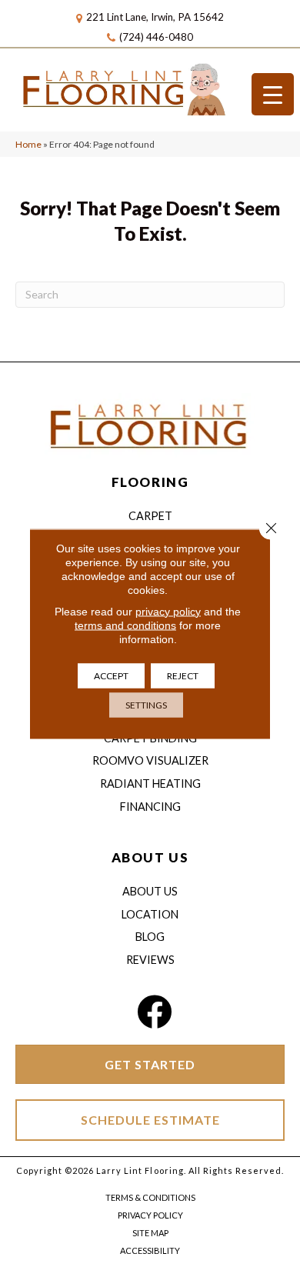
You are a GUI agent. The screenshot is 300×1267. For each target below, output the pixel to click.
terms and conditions (125, 624)
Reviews (150, 959)
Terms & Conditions (150, 1197)
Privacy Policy (150, 1215)
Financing (150, 806)
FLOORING (150, 482)
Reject (182, 675)
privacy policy (168, 611)
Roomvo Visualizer (150, 760)
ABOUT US (150, 857)
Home (28, 144)
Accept (111, 675)
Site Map (150, 1233)
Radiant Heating (150, 783)
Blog (150, 936)
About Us (150, 891)
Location (150, 914)
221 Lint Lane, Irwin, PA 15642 (155, 17)
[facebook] (154, 1012)
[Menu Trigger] (273, 94)
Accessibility (150, 1250)
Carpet (150, 515)
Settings (146, 704)
